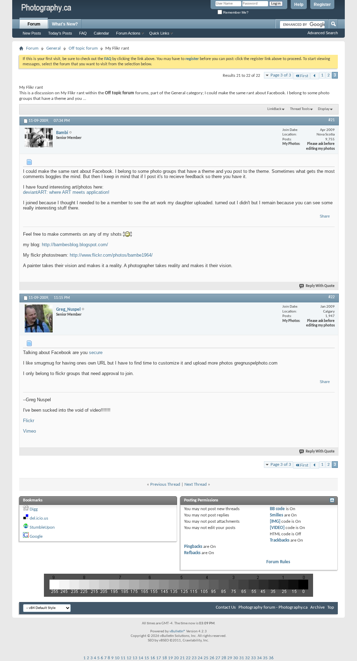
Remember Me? (235, 12)
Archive (317, 607)
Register (322, 4)
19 (170, 658)
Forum (34, 24)
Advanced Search (322, 33)
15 (146, 658)
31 (241, 658)
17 (158, 658)
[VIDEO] (277, 528)
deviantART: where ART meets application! (66, 192)
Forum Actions (128, 33)
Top (330, 607)
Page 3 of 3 (281, 75)
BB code (277, 509)
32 (247, 658)
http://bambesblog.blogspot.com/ (75, 244)
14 (140, 658)
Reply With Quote (320, 286)
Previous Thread (165, 484)
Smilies (276, 515)
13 (134, 658)
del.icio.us (39, 518)
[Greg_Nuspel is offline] (39, 318)
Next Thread (195, 484)
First (304, 76)
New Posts (32, 33)
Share (325, 216)
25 (206, 658)
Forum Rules (278, 562)
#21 (331, 120)
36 (271, 658)
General (53, 48)
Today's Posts (60, 33)
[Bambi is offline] (39, 137)
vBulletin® (177, 631)
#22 (331, 297)
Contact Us (226, 607)
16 (152, 658)
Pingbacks (193, 546)
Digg (34, 509)
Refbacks (192, 553)
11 (123, 658)
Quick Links (159, 33)
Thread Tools (300, 109)
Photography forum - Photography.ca (272, 607)
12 (129, 658)
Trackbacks (279, 540)
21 (182, 658)
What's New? (65, 24)
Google (36, 536)
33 (253, 658)
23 (194, 658)
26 (212, 658)
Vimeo (29, 431)
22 (188, 658)
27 (217, 658)
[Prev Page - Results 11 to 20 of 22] (314, 76)
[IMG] (275, 521)
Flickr (28, 420)
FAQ (83, 33)
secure (95, 352)
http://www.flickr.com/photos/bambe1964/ (111, 255)
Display (323, 109)
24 (200, 658)
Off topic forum (83, 48)
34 (259, 658)
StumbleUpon (42, 527)
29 (229, 658)
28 (223, 658)
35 (265, 658)
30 (235, 658)
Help (298, 4)
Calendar (101, 33)
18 (164, 658)
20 (176, 658)
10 (117, 658)
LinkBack (274, 109)
